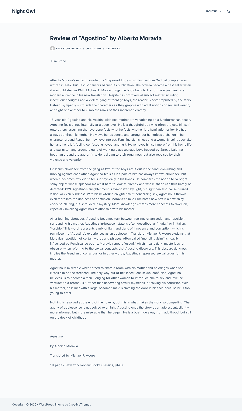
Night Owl (23, 11)
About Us (211, 11)
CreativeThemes (80, 404)
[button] (220, 11)
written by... (113, 48)
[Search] (228, 11)
